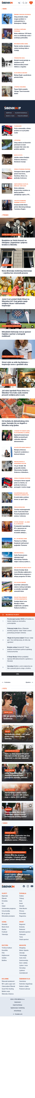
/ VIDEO (4, 823)
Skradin (21, 906)
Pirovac (21, 911)
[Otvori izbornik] (31, 3)
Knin (20, 901)
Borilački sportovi (24, 932)
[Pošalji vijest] (26, 3)
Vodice (21, 896)
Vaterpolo (22, 934)
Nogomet (22, 924)
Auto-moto (22, 958)
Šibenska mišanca (8, 994)
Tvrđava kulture (7, 948)
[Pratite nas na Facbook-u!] (24, 886)
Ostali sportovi (24, 939)
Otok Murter (23, 908)
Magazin (22, 945)
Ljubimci (22, 970)
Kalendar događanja (21, 112)
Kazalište (5, 950)
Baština (4, 960)
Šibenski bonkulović (8, 981)
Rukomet (22, 929)
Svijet (3, 906)
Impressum (17, 1002)
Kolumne (5, 979)
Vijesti (4, 893)
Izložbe (4, 958)
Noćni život (5, 927)
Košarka (22, 927)
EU (3, 903)
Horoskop (22, 968)
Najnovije (5, 896)
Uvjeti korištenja (17, 1005)
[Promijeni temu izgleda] (20, 3)
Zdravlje (22, 953)
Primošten (22, 913)
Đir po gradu (6, 913)
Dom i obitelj (23, 963)
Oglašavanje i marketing (17, 1008)
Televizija (5, 934)
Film (3, 953)
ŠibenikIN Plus (24, 979)
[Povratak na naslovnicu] (10, 2)
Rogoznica (22, 916)
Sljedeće (28, 682)
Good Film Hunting (8, 989)
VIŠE (17, 674)
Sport (21, 922)
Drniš (21, 903)
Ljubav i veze (23, 965)
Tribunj (21, 898)
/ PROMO (5, 215)
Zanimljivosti (23, 973)
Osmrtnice (9, 112)
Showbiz (4, 924)
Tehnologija (23, 955)
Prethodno (7, 682)
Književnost (5, 955)
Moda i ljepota (23, 950)
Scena (4, 922)
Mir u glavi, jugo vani (8, 984)
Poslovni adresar (23, 116)
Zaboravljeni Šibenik (8, 986)
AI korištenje (17, 1010)
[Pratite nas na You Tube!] (32, 886)
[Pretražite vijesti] (23, 3)
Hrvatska (5, 901)
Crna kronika (6, 911)
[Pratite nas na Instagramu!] (28, 886)
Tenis (21, 937)
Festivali (4, 932)
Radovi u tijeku (10, 116)
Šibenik (4, 898)
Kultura (5, 945)
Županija (22, 893)
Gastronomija (23, 960)
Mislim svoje (6, 991)
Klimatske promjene (8, 916)
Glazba (4, 929)
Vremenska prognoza (9, 908)
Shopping (22, 948)
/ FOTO (4, 688)
